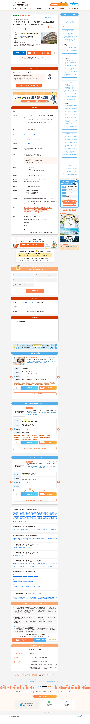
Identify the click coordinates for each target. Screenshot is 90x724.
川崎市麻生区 (28, 516)
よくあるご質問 (37, 691)
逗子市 (35, 517)
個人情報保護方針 (50, 712)
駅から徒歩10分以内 (21, 595)
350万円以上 (26, 586)
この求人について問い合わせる (39, 53)
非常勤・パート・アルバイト (33, 547)
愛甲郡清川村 (23, 521)
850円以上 (15, 576)
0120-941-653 (36, 650)
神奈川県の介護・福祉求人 (67, 21)
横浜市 (14, 512)
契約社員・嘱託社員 (23, 547)
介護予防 (51, 566)
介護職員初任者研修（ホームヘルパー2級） (31, 538)
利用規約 (45, 691)
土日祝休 (20, 597)
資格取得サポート (35, 597)
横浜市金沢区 (16, 513)
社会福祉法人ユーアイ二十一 (51, 17)
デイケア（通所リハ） (34, 564)
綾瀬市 (24, 518)
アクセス (27, 712)
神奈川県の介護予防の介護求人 (68, 99)
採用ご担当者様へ (19, 691)
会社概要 (22, 712)
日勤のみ (24, 597)
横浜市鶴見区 (18, 512)
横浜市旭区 (40, 513)
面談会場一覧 (39, 8)
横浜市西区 (31, 512)
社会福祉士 (20, 538)
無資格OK (26, 539)
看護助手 (27, 529)
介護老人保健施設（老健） (22, 563)
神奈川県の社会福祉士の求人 (68, 30)
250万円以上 (15, 586)
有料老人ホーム (31, 563)
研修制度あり (42, 597)
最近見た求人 (76, 8)
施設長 (38, 529)
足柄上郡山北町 (28, 519)
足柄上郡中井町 (52, 518)
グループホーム (42, 564)
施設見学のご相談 (19, 53)
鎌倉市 (20, 517)
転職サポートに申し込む (58, 4)
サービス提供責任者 (61, 679)
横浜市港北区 (22, 513)
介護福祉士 (15, 538)
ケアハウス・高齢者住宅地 (30, 566)
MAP (21, 39)
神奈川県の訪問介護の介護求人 (68, 60)
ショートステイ (39, 566)
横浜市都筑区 (28, 514)
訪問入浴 (53, 564)
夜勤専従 (14, 595)
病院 (13, 555)
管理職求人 (43, 595)
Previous (11, 377)
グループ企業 (43, 712)
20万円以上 (20, 581)
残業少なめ (17, 598)
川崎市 (33, 514)
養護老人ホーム (46, 566)
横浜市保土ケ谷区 (47, 512)
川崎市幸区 (44, 514)
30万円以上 (30, 581)
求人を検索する (52, 8)
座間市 (16, 518)
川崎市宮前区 (22, 516)
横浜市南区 (41, 512)
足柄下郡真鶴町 (48, 519)
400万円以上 (32, 586)
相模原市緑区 (39, 516)
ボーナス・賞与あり (33, 598)
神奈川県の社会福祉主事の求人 (68, 34)
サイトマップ (29, 691)
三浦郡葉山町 (28, 518)
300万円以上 (20, 586)
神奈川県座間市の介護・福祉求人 (69, 22)
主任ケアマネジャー (51, 679)
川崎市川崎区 (38, 514)
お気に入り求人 (64, 8)
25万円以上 (25, 581)
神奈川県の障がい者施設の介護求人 (69, 82)
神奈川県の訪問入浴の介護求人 (68, 84)
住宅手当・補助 (33, 595)
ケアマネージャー (33, 529)
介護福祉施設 (17, 555)
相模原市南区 (52, 516)
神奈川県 (22, 36)
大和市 (49, 517)
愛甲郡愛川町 (17, 521)
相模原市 (34, 516)
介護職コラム (62, 691)
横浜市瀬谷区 (51, 513)
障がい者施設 (48, 564)
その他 (22, 555)
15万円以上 (15, 581)
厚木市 (45, 517)
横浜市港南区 (34, 513)
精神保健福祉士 (21, 539)
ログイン (74, 4)
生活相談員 (22, 529)
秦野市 (42, 517)
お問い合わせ (71, 691)
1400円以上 (30, 576)
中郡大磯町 (40, 518)
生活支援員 (51, 529)
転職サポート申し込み (45, 696)
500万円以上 (38, 586)
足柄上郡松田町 (21, 519)
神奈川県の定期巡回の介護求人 (68, 88)
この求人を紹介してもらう (32, 244)
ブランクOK (29, 597)
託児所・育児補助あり (24, 598)
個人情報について (53, 691)
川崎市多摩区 (16, 516)
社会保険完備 (40, 598)
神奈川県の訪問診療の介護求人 (68, 87)
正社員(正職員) (27, 143)
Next (58, 377)
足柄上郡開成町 (34, 519)
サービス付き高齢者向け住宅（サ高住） (42, 563)
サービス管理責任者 (45, 529)
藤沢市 (23, 517)
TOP (15, 8)
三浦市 (38, 517)
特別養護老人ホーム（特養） (30, 134)
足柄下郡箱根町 (41, 519)
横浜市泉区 (17, 514)
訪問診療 (17, 566)
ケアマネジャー (43, 679)
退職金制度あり (52, 598)
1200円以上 (25, 576)
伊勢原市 (53, 517)
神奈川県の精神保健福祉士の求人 (69, 39)
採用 (39, 712)
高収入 (52, 595)
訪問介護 (14, 563)
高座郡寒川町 (34, 518)
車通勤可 (27, 595)
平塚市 (16, 517)
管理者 (63, 681)
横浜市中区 (36, 512)
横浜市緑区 (45, 513)
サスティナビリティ (33, 712)
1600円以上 (36, 576)
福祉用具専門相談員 (50, 681)
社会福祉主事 (43, 538)
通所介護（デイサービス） (24, 564)
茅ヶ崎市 (31, 517)
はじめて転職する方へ (69, 204)
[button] (35, 291)
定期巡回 (22, 566)
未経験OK (38, 595)
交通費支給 (46, 598)
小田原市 (27, 517)
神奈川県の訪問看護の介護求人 (68, 85)
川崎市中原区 (49, 514)
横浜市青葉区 (22, 514)
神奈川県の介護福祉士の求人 (68, 29)
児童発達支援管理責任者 (31, 681)
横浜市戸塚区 (28, 513)
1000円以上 (19, 576)
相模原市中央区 (46, 516)
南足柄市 (20, 518)
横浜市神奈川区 (25, 512)
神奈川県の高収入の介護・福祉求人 (69, 132)
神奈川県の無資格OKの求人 (68, 40)
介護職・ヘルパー (16, 529)
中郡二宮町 (45, 518)
